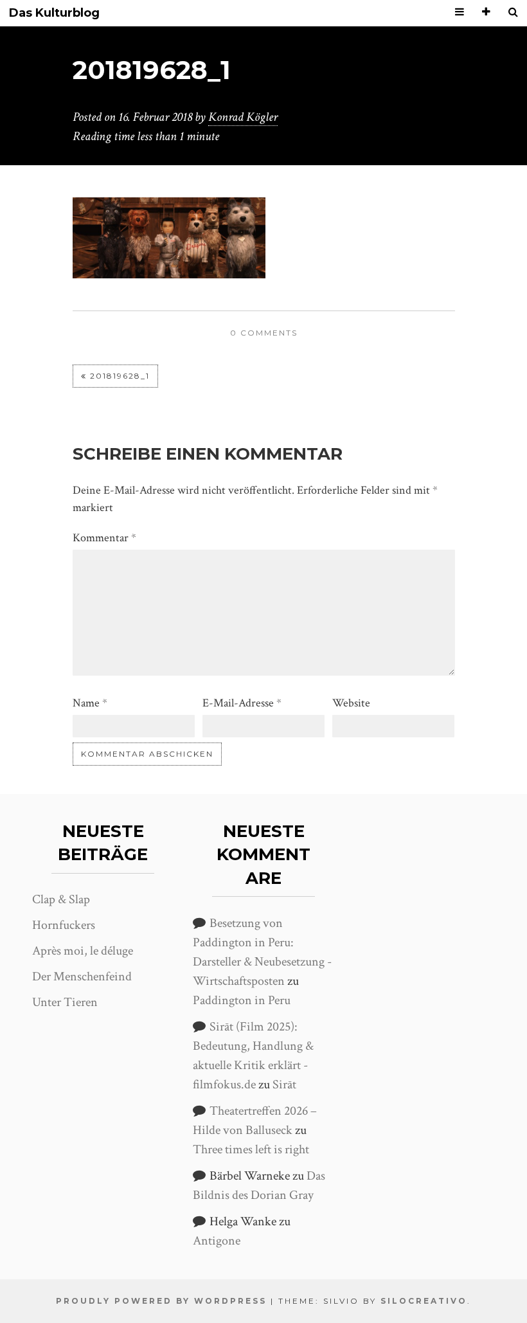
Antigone (216, 1240)
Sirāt (284, 1084)
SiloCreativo (423, 1301)
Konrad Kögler (243, 117)
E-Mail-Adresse (241, 703)
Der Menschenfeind (82, 976)
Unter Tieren (65, 1002)
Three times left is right (251, 1149)
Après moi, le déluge (82, 950)
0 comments (264, 333)
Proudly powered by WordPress (161, 1301)
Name (90, 703)
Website (351, 703)
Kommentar (104, 537)
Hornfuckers (63, 925)
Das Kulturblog (54, 13)
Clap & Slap (61, 899)
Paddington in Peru (241, 1000)
